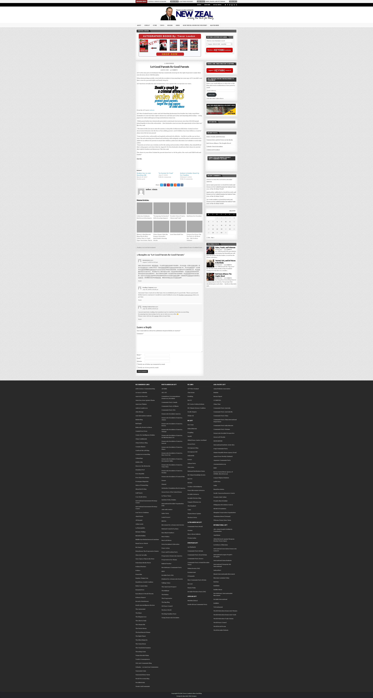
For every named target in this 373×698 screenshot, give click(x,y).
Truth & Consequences (143, 659)
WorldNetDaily (140, 682)
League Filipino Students (221, 478)
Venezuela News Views (143, 674)
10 (226, 221)
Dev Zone (191, 424)
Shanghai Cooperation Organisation (225, 512)
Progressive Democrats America (172, 556)
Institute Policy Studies (169, 500)
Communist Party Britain (195, 551)
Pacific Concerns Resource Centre (224, 493)
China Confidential (141, 439)
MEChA (164, 521)
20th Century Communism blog (145, 388)
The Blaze (139, 613)
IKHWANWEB (218, 441)
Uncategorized (170, 63)
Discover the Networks (143, 466)
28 (213, 232)
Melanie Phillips (141, 532)
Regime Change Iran (142, 578)
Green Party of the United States (172, 492)
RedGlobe (217, 585)
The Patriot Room (141, 628)
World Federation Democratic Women (225, 611)
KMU (215, 468)
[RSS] (234, 5)
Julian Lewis (139, 524)
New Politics (165, 536)
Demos (164, 480)
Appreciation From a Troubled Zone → (192, 247)
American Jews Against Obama (145, 400)
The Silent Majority (142, 640)
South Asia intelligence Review (145, 605)
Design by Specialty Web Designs (186, 696)
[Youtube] (232, 5)
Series (178, 25)
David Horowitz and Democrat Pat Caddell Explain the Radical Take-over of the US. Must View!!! (221, 187)
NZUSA (190, 482)
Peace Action (166, 548)
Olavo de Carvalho (141, 555)
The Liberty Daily (141, 620)
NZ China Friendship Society (196, 475)
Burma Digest (218, 396)
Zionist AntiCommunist (143, 686)
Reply (140, 281)
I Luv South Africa (141, 497)
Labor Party (165, 513)
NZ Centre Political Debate (196, 404)
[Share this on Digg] (178, 185)
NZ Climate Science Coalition (197, 408)
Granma (190, 530)
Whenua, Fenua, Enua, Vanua (222, 520)
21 (213, 229)
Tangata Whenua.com (194, 502)
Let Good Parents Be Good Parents (169, 66)
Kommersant (192, 572)
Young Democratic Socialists (170, 617)
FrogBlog (190, 432)
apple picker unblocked (214, 192)
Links (215, 485)
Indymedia (191, 455)
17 (225, 225)
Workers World (166, 610)
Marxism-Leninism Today (221, 578)
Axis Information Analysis (143, 415)
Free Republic (140, 473)
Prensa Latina (192, 538)
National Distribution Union (196, 471)
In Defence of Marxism (221, 545)
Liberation (191, 467)
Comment (140, 333)
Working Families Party (169, 614)
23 (221, 229)
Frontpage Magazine (142, 481)
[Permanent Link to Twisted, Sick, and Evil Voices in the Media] (210, 263)
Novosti (190, 584)
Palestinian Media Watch (143, 562)
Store (155, 25)
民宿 (173, 271)
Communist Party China (221, 415)
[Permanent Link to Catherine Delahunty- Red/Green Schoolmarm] (145, 208)
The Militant (165, 590)
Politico (138, 570)
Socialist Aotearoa (193, 494)
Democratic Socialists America (171, 414)
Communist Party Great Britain (197, 555)
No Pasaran (139, 547)
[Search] (236, 5)
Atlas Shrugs (139, 412)
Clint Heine (191, 392)
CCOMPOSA (217, 400)
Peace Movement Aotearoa (196, 490)
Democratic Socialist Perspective (224, 433)
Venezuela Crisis (141, 671)
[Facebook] (227, 5)
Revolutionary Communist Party (172, 567)
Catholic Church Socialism (215, 146)
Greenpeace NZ (192, 452)
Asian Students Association (222, 388)
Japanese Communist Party (222, 460)
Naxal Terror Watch (142, 543)
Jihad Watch (139, 516)
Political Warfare (141, 566)
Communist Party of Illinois (170, 406)
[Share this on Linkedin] (171, 185)
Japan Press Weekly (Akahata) (223, 456)
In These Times (166, 496)
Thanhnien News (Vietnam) (222, 516)
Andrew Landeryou (142, 408)
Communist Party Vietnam (222, 429)
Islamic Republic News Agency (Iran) (225, 452)
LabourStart (217, 570)
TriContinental (218, 607)
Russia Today (192, 587)
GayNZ (190, 436)
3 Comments (174, 70)
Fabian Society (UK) (194, 568)
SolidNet (216, 603)
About (139, 25)
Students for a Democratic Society (172, 579)
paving (156, 316)
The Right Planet (141, 636)
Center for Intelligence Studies (145, 435)
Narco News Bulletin (194, 534)
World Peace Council (220, 622)
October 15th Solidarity (195, 486)
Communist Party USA (168, 410)
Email (139, 358)
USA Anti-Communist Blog (144, 663)
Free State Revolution (142, 477)
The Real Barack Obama (143, 632)
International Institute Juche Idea (224, 445)
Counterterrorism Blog (143, 454)
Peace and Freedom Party (170, 552)
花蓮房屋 (187, 273)
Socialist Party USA (168, 575)
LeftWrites (217, 481)
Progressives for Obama (169, 559)
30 (221, 232)
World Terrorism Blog (142, 678)
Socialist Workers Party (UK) (197, 591)
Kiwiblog (190, 396)
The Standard (192, 506)
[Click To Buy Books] (170, 56)
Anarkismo (217, 535)
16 (221, 225)
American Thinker (141, 404)
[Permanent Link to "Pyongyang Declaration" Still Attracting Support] (161, 208)
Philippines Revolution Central (223, 504)
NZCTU (190, 479)
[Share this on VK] (182, 185)
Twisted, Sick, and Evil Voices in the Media (220, 140)
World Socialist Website (221, 630)
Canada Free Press (141, 431)
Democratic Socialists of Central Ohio (173, 476)
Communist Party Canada (169, 402)
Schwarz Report (141, 597)
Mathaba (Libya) (193, 600)
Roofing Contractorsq (185, 295)
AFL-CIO (164, 392)
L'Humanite (191, 576)
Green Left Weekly (219, 437)
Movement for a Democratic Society (173, 525)
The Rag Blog (166, 602)
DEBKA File (139, 462)
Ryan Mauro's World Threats (144, 593)
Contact (147, 25)
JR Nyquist (139, 520)
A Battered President (213, 150)
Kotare (190, 459)
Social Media (217, 4)
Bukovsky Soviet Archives (144, 427)
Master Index (214, 25)
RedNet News (218, 589)
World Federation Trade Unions (223, 618)
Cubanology (139, 458)
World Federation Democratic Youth (225, 614)
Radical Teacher (166, 563)
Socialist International (220, 599)
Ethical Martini (192, 428)
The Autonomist (140, 609)
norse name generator (214, 185)
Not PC (190, 400)
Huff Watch (139, 493)
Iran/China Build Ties (176, 234)
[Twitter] (225, 5)
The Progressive (167, 598)
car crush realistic (212, 199)
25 (230, 229)
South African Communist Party (197, 604)
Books (199, 4)
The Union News (141, 644)
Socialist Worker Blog (194, 498)
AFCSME (164, 388)
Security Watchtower (142, 601)
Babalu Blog (139, 419)
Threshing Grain (141, 651)
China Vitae (217, 404)
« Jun (208, 237)
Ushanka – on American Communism (147, 667)
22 (217, 229)
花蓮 (185, 265)
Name (139, 355)
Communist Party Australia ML (223, 412)
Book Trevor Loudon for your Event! (195, 25)
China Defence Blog (142, 443)
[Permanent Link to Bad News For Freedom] (194, 208)
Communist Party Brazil (195, 526)
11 (230, 221)
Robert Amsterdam (141, 586)
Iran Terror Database (142, 512)
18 (230, 225)
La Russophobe (140, 528)
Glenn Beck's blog (141, 489)
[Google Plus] (230, 5)
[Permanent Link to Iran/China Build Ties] (178, 227)
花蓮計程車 (150, 275)
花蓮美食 (172, 267)
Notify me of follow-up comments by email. (151, 364)
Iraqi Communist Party (221, 448)
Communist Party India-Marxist (223, 425)
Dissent (164, 484)
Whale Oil (191, 415)
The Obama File (140, 624)
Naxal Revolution (219, 489)
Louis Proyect (166, 517)
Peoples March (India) (220, 501)
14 (213, 225)
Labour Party (192, 463)
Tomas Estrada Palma (142, 655)
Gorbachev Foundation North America (173, 488)
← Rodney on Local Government (146, 247)
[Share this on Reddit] (175, 185)
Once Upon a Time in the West (145, 559)
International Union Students (223, 560)
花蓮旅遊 (155, 265)
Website (139, 361)
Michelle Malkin (141, 535)
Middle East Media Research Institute (147, 539)
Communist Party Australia (222, 408)
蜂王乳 (170, 277)
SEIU (163, 571)
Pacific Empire (192, 412)
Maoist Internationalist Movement (224, 574)
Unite (189, 509)
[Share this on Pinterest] (168, 185)
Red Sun (216, 582)
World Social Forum (220, 626)
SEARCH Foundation (220, 508)
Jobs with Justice (167, 509)
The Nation (165, 594)
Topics (162, 25)
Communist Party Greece (195, 558)
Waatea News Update (194, 513)
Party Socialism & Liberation (170, 544)
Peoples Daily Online (220, 497)
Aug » (212, 237)
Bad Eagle (139, 423)
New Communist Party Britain (197, 580)
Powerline (139, 574)
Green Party (191, 444)
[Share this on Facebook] (165, 185)
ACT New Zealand (193, 388)
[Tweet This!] (161, 185)
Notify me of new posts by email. (148, 367)
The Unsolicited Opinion (143, 647)
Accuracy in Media (141, 392)
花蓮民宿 (167, 265)
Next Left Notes (166, 540)
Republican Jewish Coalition (144, 582)
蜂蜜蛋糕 (158, 277)
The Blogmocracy (141, 617)
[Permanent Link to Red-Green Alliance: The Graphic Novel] (210, 277)
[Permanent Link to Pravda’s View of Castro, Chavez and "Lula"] (178, 208)
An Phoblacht (192, 547)
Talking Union (166, 583)
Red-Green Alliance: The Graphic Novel (219, 143)
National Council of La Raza (170, 529)
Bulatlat (216, 392)
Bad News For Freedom (194, 216)
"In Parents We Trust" (165, 173)
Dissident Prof (140, 470)
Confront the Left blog (142, 450)
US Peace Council (167, 606)
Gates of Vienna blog (142, 485)
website (151, 110)
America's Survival (141, 396)
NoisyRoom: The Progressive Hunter (147, 551)
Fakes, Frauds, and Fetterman (216, 136)
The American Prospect (169, 587)
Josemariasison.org (220, 464)
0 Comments (228, 249)
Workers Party (192, 517)
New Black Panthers (168, 532)
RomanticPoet (140, 590)
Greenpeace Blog (193, 448)
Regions (170, 25)
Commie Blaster (141, 446)
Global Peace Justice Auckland (197, 440)
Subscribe (207, 4)
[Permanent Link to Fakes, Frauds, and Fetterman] (210, 250)
